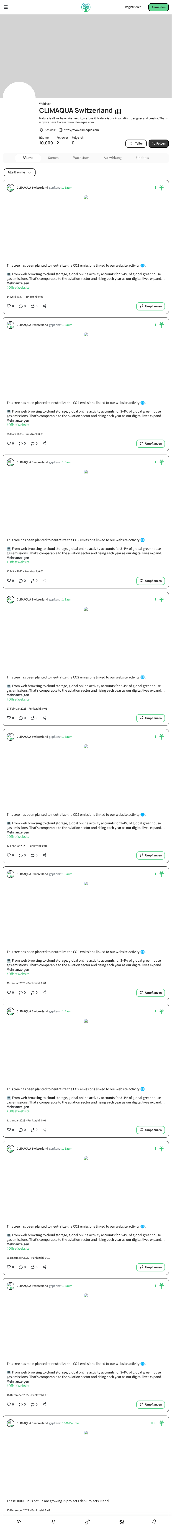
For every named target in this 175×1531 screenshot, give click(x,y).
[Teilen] (44, 306)
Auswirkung (113, 157)
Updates (142, 157)
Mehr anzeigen (18, 283)
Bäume (28, 157)
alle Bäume (16, 172)
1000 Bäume (70, 1423)
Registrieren (133, 7)
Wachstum (81, 157)
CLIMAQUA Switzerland (32, 188)
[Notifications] (154, 1521)
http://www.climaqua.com (81, 130)
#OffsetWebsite (18, 287)
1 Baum (67, 188)
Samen (53, 157)
